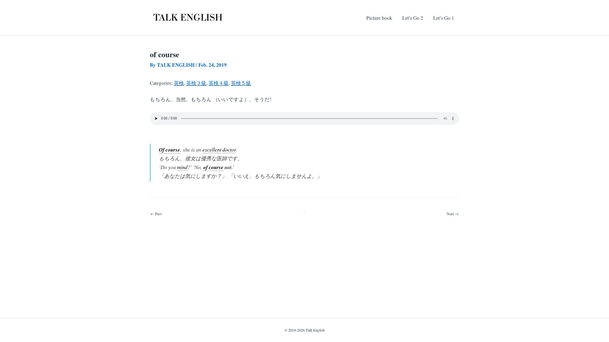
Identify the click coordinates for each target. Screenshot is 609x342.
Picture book (379, 17)
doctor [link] (229, 149)
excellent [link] (211, 149)
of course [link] (213, 167)
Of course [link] (169, 149)
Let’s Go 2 (412, 17)
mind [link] (182, 167)
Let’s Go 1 (443, 17)
